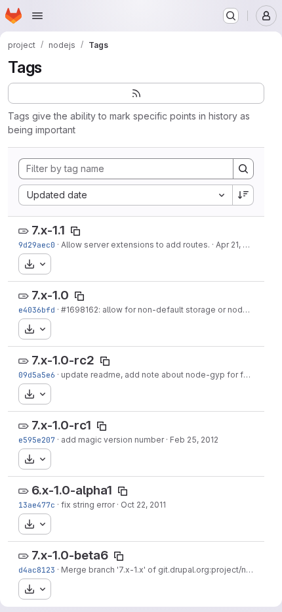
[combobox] (125, 195)
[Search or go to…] (231, 16)
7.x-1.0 (50, 295)
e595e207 (36, 440)
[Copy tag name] (75, 231)
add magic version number (112, 440)
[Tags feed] (136, 93)
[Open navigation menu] (37, 15)
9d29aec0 (36, 245)
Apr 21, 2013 (238, 245)
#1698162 (79, 310)
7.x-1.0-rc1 (61, 425)
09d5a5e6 (36, 375)
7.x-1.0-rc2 (62, 360)
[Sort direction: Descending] (243, 195)
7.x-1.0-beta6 (69, 555)
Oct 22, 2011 (143, 505)
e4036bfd (36, 310)
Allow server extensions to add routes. (135, 245)
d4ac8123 (36, 570)
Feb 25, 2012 (194, 440)
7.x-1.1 (48, 230)
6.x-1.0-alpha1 (71, 490)
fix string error (88, 505)
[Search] (243, 168)
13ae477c (36, 505)
